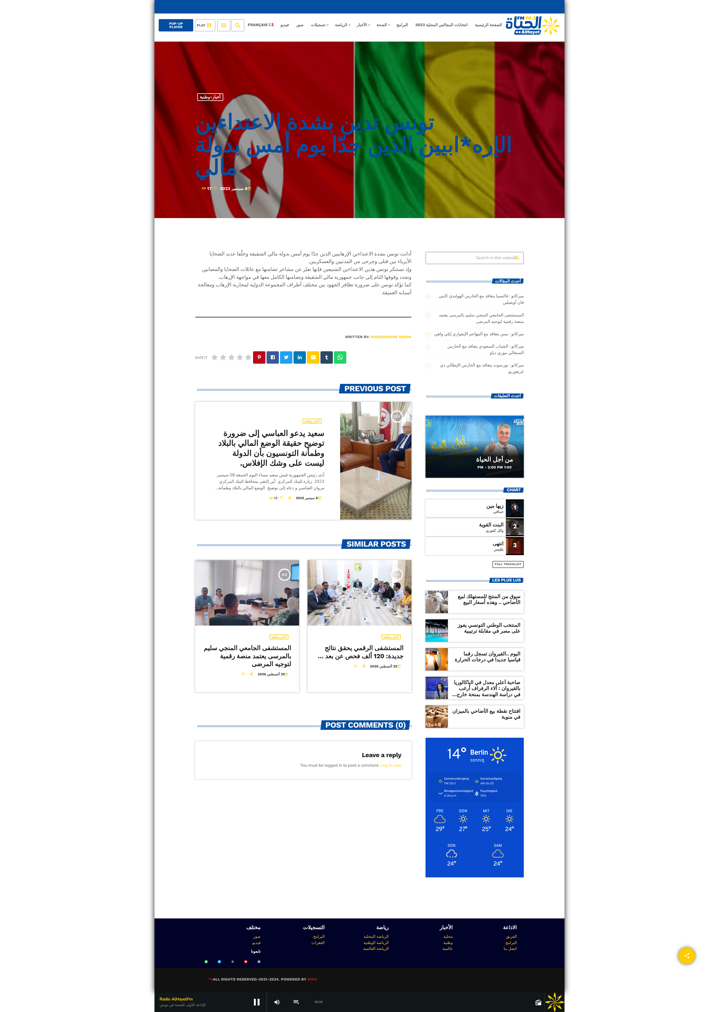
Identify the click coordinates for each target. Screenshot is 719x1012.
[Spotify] (206, 961)
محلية (448, 936)
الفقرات (318, 942)
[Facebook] (259, 961)
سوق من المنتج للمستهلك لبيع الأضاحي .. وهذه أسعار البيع (489, 600)
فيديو (256, 942)
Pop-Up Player (176, 25)
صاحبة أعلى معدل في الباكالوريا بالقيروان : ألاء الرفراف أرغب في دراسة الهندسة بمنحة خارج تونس (487, 692)
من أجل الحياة (494, 459)
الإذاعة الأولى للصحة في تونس (523, 6)
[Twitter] (219, 961)
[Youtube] (245, 961)
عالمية (447, 948)
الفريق (511, 936)
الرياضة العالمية (376, 948)
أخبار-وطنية (210, 96)
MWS (312, 979)
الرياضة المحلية (376, 936)
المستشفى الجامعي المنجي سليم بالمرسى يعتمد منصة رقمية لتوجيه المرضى (247, 656)
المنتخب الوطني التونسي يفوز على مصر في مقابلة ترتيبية (489, 628)
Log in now (391, 765)
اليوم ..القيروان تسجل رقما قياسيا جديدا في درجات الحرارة (487, 657)
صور (257, 936)
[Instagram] (232, 961)
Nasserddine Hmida (391, 337)
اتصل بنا (510, 948)
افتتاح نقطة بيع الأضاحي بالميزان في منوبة (486, 714)
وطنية (448, 942)
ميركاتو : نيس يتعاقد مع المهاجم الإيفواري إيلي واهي (479, 334)
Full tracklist (508, 564)
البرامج (511, 942)
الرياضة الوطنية (376, 942)
